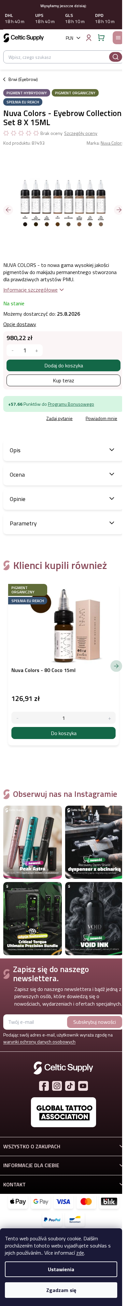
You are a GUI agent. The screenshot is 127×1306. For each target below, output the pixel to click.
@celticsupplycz (70, 1086)
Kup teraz (63, 380)
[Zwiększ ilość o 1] (110, 718)
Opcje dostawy (19, 324)
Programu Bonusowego (71, 404)
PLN (69, 37)
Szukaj (115, 57)
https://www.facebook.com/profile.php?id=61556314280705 (44, 1086)
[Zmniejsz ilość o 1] (17, 718)
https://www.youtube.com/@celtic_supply (83, 1086)
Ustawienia (61, 1269)
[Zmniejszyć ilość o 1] (13, 350)
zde (80, 1253)
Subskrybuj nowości (94, 1022)
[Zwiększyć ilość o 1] (37, 350)
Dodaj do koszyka (63, 365)
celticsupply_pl (57, 1086)
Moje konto (88, 38)
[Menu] (118, 37)
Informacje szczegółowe (30, 290)
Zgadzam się (61, 1290)
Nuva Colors (112, 142)
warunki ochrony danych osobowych (39, 1041)
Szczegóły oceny (80, 133)
